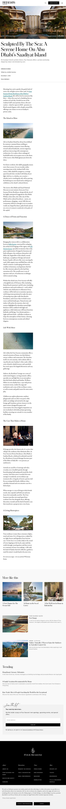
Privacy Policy (39, 729)
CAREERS (5, 781)
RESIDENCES (53, 776)
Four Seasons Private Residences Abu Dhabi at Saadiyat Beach (17, 94)
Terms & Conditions (28, 729)
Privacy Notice (5, 798)
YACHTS (52, 772)
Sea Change (33, 618)
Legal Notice (13, 798)
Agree (42, 803)
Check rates (54, 3)
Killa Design (12, 244)
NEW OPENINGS (38, 772)
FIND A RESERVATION (24, 772)
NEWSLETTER (38, 779)
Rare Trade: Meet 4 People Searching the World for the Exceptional (24, 692)
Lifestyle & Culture (6, 68)
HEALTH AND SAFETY (8, 778)
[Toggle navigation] (62, 3)
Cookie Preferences (24, 803)
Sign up (33, 725)
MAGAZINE (37, 776)
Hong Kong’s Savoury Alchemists (13, 672)
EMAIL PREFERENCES (24, 776)
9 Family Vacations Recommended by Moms (17, 681)
